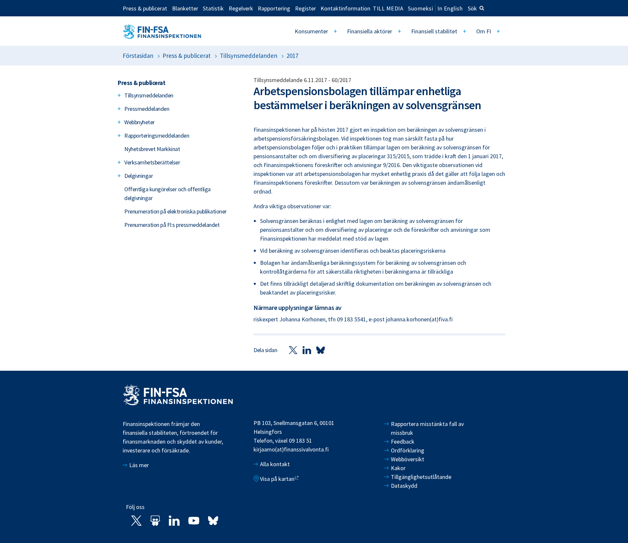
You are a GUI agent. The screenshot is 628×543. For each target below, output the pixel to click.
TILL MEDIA (388, 8)
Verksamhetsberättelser (152, 162)
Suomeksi (420, 8)
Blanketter (185, 8)
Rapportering (274, 8)
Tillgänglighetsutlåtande (421, 477)
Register (305, 8)
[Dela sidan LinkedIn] (307, 349)
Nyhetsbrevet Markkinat (152, 149)
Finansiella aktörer (369, 31)
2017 (292, 55)
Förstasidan (138, 55)
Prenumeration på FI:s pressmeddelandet (171, 225)
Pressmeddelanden (146, 108)
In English (449, 8)
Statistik (213, 8)
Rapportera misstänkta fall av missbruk (427, 428)
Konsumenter (311, 31)
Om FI (483, 31)
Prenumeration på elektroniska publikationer (175, 211)
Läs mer (139, 465)
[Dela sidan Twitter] (293, 349)
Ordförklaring (407, 450)
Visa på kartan (277, 479)
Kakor (398, 468)
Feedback (402, 441)
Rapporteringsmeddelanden (156, 135)
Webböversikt (407, 459)
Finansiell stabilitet (434, 31)
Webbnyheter (139, 122)
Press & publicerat (145, 8)
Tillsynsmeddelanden (248, 55)
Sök (472, 8)
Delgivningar (138, 175)
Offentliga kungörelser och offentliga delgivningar (167, 193)
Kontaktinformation (345, 8)
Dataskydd (404, 485)
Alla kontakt (275, 464)
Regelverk (241, 8)
